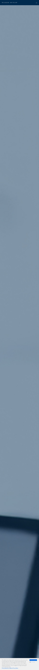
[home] (9, 2)
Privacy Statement (5, 668)
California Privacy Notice (13, 668)
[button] (32, 662)
